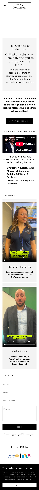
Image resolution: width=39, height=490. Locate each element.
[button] (5, 6)
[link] (19, 6)
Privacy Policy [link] (11, 436)
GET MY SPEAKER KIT (19, 121)
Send (19, 427)
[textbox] (19, 384)
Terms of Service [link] (23, 436)
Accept (19, 485)
